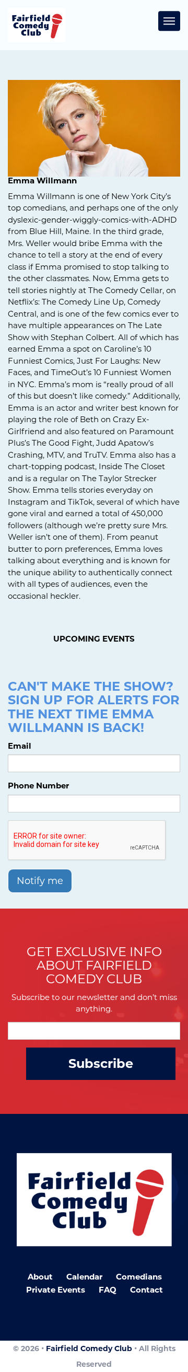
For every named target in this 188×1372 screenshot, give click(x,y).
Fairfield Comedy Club (89, 1348)
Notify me (40, 881)
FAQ (107, 1290)
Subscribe (100, 1063)
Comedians (139, 1277)
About (40, 1277)
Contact (146, 1290)
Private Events (55, 1290)
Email (19, 746)
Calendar (84, 1277)
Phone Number (38, 785)
